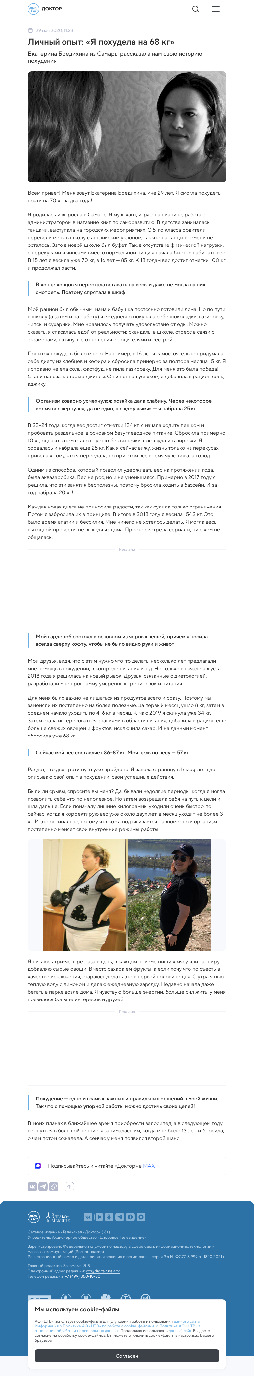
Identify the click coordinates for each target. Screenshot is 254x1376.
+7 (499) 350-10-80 (82, 1291)
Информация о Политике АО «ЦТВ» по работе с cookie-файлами (94, 1325)
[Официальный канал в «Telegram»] (119, 1231)
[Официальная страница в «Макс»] (141, 1231)
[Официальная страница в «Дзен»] (130, 1231)
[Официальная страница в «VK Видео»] (98, 1231)
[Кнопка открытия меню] (215, 9)
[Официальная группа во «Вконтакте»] (88, 1231)
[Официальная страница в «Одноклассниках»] (109, 1231)
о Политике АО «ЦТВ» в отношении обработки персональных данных (117, 1328)
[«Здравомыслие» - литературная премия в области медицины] (58, 1231)
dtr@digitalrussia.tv (103, 1285)
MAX (149, 1166)
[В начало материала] (69, 1186)
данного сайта (187, 1321)
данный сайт (180, 1330)
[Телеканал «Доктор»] (45, 9)
